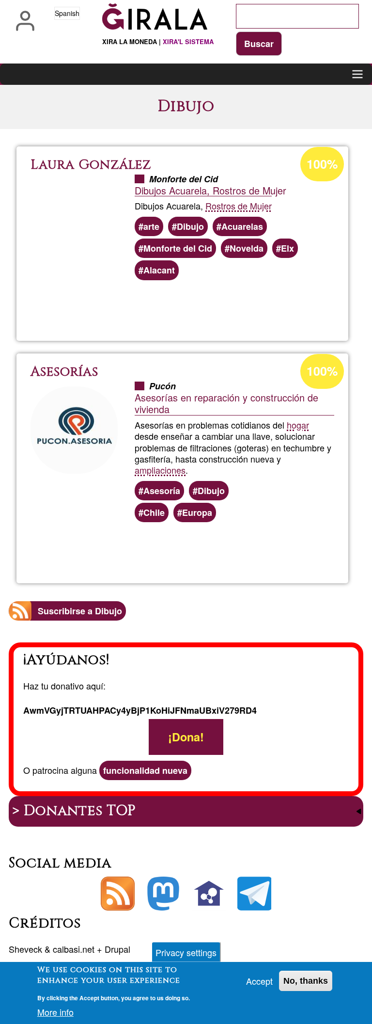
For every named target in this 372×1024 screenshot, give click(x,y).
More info (55, 1012)
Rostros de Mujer (238, 205)
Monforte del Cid (177, 248)
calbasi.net (73, 949)
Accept (259, 981)
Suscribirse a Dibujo (80, 611)
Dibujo (190, 226)
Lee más (208, 307)
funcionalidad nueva (145, 770)
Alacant (159, 270)
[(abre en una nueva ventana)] (163, 894)
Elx (287, 248)
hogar (298, 424)
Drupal (117, 949)
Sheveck (25, 949)
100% (322, 164)
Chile (154, 512)
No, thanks (305, 981)
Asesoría (161, 490)
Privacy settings (186, 952)
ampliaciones (160, 470)
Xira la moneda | (158, 41)
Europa (197, 512)
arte (151, 226)
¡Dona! (186, 737)
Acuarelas (242, 226)
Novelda (247, 248)
